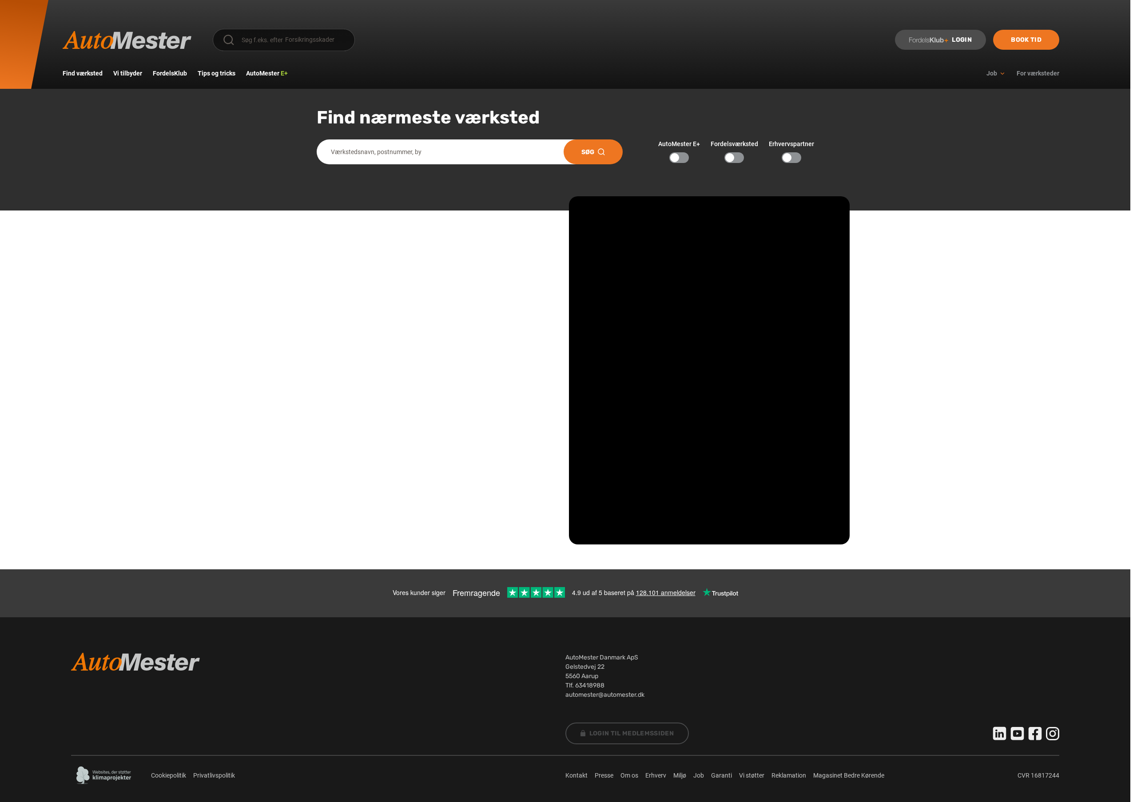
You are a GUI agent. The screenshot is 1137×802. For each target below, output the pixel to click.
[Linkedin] (1000, 734)
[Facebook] (1035, 734)
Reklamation (788, 775)
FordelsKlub (170, 73)
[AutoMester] (127, 40)
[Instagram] (1052, 733)
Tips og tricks (216, 73)
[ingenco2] (104, 775)
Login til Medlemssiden (631, 733)
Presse (604, 775)
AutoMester (267, 73)
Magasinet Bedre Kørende (848, 775)
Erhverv (655, 775)
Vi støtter (751, 775)
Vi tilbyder (127, 73)
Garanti (721, 775)
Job (698, 775)
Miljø (679, 775)
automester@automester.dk (604, 695)
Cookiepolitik (168, 775)
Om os (629, 775)
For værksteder (1038, 73)
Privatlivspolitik (214, 775)
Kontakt (576, 775)
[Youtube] (1017, 734)
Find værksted (83, 73)
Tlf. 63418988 (584, 685)
